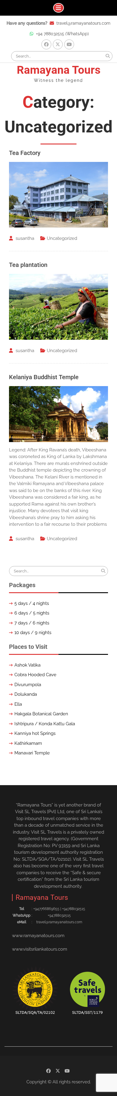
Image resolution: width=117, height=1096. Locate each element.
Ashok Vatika (27, 665)
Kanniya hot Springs (35, 733)
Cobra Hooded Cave (35, 674)
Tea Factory (24, 152)
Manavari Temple (32, 753)
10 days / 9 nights (32, 632)
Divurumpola (27, 684)
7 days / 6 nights (31, 623)
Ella (18, 704)
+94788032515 (59, 915)
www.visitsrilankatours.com (39, 949)
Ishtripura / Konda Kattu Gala (44, 723)
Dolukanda (25, 694)
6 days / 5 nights (31, 613)
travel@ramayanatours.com (83, 23)
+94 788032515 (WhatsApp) (62, 33)
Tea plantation (28, 264)
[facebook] (46, 44)
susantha (25, 238)
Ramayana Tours (58, 69)
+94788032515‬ (73, 909)
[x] (58, 44)
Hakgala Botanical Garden (41, 714)
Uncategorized (62, 238)
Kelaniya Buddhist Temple (44, 377)
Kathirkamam (28, 743)
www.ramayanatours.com (38, 935)
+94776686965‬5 (46, 909)
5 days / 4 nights (31, 603)
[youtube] (69, 44)
